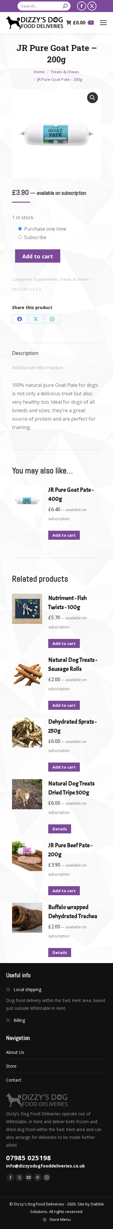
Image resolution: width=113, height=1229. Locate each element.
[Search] (65, 6)
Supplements (46, 279)
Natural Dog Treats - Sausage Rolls (72, 664)
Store (11, 1066)
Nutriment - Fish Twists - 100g (67, 602)
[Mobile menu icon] (103, 22)
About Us (15, 1052)
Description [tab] (25, 353)
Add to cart (37, 256)
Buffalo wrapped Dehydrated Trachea (72, 911)
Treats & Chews (74, 279)
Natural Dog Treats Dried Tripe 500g (71, 788)
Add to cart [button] (64, 535)
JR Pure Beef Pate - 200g (70, 850)
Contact (13, 1080)
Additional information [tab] (37, 367)
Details (59, 829)
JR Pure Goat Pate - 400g (70, 494)
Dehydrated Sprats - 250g (72, 726)
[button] (92, 97)
